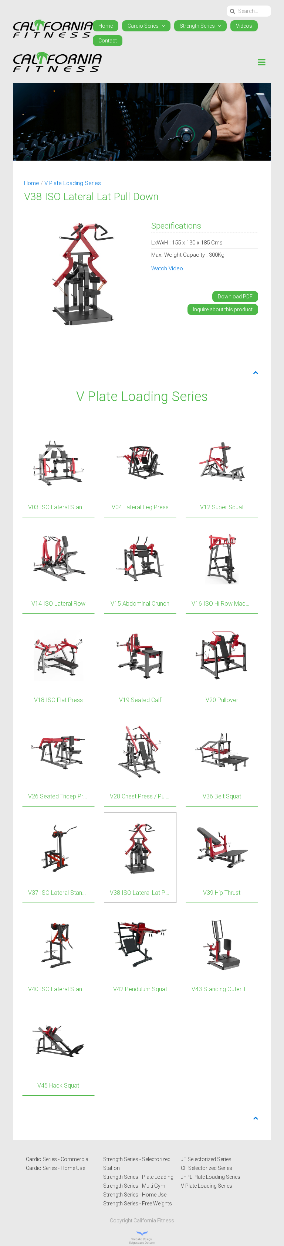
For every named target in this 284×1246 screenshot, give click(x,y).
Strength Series (198, 26)
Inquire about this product (223, 309)
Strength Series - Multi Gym (134, 1186)
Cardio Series (144, 26)
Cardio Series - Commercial (57, 1159)
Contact (107, 41)
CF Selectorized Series (206, 1168)
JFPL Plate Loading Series (210, 1177)
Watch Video (167, 268)
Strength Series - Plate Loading (138, 1177)
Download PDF (235, 296)
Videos (244, 26)
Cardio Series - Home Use (55, 1168)
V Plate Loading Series (72, 183)
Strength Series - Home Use (134, 1195)
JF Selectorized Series (206, 1159)
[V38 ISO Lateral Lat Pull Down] (84, 273)
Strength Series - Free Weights (137, 1203)
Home (105, 26)
